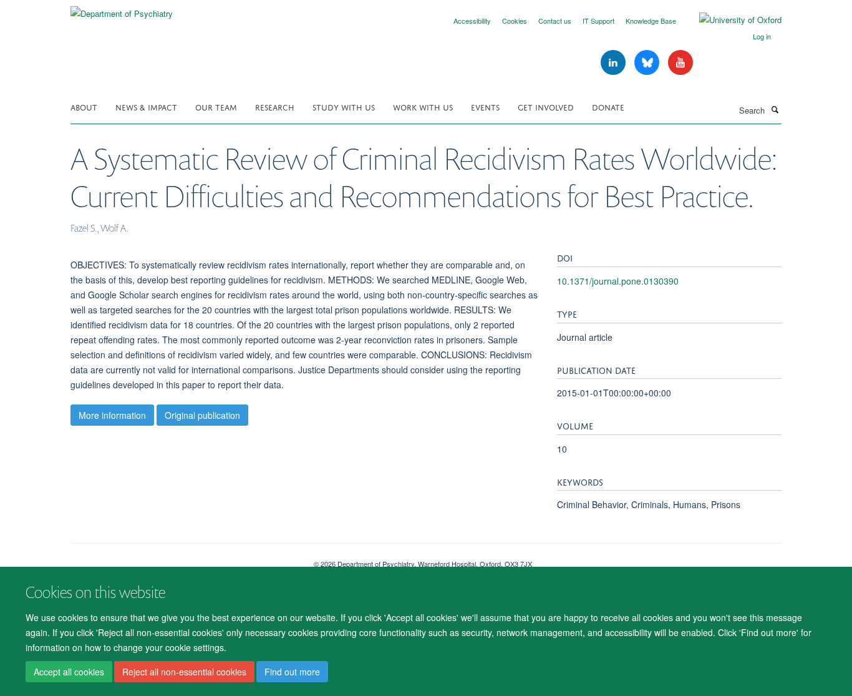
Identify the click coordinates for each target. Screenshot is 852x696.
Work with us (423, 106)
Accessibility (472, 21)
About (83, 106)
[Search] (775, 109)
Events (485, 106)
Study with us (343, 106)
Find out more (292, 671)
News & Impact (146, 106)
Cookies (514, 21)
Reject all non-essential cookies (184, 671)
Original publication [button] (202, 415)
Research (274, 106)
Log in (762, 36)
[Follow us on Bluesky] (648, 63)
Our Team (216, 106)
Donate (608, 106)
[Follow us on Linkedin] (614, 63)
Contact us (554, 21)
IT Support (598, 21)
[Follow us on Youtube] (680, 63)
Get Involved (546, 106)
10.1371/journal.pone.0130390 (618, 281)
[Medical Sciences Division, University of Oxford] (182, 559)
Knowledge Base (651, 21)
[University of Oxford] (731, 19)
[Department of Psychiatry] (121, 9)
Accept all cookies (69, 671)
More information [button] (112, 415)
